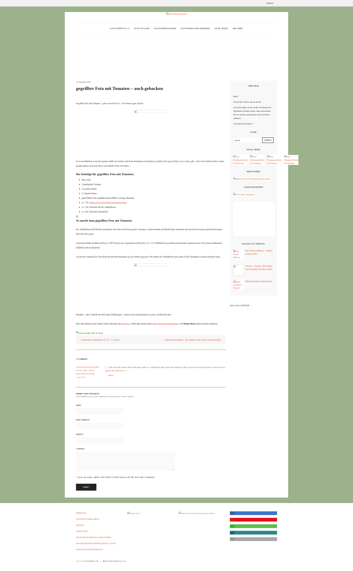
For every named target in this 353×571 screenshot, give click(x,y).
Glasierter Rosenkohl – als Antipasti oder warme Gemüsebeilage (193, 339)
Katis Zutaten (142, 28)
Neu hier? (238, 28)
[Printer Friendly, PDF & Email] (89, 332)
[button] (232, 513)
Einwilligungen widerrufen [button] (89, 549)
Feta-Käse (125, 323)
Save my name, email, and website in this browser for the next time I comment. (116, 477)
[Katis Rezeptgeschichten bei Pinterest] (274, 159)
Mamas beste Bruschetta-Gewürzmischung (108, 202)
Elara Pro (79, 561)
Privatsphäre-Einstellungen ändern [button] (93, 537)
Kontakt (80, 525)
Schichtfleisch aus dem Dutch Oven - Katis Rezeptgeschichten (87, 370)
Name (79, 405)
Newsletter (82, 531)
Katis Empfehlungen (165, 28)
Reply (110, 375)
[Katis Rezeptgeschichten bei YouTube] (291, 159)
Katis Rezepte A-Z (119, 28)
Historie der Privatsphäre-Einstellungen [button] (96, 543)
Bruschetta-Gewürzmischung (166, 323)
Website (79, 434)
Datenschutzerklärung (87, 519)
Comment (80, 449)
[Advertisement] (176, 60)
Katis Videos (221, 28)
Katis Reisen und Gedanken (195, 28)
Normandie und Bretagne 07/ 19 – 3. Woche (100, 339)
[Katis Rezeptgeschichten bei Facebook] (240, 159)
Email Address (83, 420)
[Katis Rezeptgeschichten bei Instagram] (257, 159)
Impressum (81, 513)
